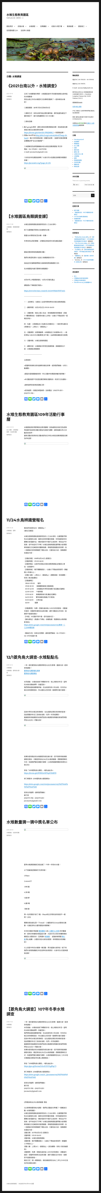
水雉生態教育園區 (18, 15)
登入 (75, 276)
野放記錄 (76, 166)
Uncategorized (79, 139)
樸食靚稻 (42, 931)
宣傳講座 (43, 26)
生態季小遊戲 (25, 30)
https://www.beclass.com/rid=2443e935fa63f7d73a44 (44, 291)
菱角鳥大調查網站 (30, 673)
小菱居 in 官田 (54, 931)
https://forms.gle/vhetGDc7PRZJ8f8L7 (39, 133)
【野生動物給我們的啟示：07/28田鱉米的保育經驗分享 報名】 (84, 239)
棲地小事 (76, 152)
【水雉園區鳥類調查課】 (28, 216)
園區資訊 (10, 26)
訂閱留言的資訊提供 (80, 280)
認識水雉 (21, 26)
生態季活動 (13, 432)
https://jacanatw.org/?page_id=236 (37, 163)
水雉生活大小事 (78, 154)
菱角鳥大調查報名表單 (32, 671)
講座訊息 (76, 164)
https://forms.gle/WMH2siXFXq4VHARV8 (40, 773)
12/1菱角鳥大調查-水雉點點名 (32, 657)
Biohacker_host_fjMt (81, 237)
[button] (76, 185)
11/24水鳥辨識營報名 (25, 520)
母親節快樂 (77, 219)
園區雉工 (81, 26)
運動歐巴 (77, 256)
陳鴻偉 (47, 937)
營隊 (8, 432)
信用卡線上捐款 (76, 106)
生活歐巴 (77, 249)
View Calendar (89, 184)
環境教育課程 (78, 160)
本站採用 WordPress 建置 (26, 1184)
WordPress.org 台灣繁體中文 (83, 282)
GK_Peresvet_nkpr (81, 243)
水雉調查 (32, 26)
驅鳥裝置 (70, 26)
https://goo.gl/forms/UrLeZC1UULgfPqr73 (40, 1066)
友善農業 (76, 141)
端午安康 (76, 210)
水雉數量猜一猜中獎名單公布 (32, 822)
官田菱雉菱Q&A (12, 30)
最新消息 (76, 150)
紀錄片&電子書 (56, 26)
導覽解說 (76, 143)
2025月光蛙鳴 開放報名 (81, 216)
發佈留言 (9, 99)
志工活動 (9, 430)
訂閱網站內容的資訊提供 (81, 278)
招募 (75, 148)
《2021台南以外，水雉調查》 (33, 85)
